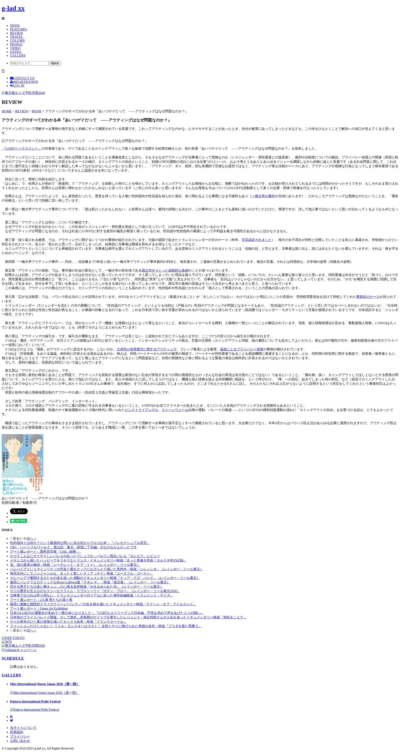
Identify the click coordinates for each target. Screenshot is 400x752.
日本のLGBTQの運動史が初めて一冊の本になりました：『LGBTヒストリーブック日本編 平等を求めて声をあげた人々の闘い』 (107, 613)
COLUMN (17, 40)
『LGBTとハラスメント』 (21, 148)
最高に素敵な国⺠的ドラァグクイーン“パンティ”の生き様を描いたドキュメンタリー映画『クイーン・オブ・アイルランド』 (103, 604)
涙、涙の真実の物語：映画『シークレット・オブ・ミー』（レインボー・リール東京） (75, 565)
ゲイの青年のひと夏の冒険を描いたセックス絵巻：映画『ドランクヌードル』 (68, 621)
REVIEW (16, 33)
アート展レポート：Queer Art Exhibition (39, 608)
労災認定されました (257, 240)
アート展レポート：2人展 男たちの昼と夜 (41, 600)
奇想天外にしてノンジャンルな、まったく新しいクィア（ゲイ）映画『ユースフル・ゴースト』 (81, 573)
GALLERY (18, 55)
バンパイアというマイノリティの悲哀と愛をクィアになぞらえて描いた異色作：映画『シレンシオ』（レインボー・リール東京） (106, 569)
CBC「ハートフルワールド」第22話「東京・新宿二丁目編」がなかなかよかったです (73, 547)
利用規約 (16, 732)
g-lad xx (13, 8)
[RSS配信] (11, 716)
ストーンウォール (175, 410)
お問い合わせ (20, 741)
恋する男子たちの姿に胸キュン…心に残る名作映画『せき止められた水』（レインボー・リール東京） (86, 586)
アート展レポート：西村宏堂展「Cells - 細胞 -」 (45, 551)
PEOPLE (16, 44)
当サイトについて (23, 727)
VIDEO (15, 48)
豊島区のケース (368, 296)
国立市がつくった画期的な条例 (165, 270)
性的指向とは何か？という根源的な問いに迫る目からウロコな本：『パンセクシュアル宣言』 (80, 543)
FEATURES (18, 29)
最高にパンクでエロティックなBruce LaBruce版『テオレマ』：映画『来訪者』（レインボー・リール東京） (90, 582)
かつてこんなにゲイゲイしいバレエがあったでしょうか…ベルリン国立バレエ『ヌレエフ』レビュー (85, 556)
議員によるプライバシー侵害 (241, 349)
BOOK (37, 111)
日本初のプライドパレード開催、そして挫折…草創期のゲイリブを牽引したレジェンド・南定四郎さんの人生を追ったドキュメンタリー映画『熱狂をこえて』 (128, 617)
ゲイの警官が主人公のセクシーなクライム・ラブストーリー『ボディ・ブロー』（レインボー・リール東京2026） (95, 591)
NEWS (15, 25)
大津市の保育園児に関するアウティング (147, 349)
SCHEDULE (13, 658)
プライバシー (20, 736)
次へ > (31, 538)
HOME (7, 111)
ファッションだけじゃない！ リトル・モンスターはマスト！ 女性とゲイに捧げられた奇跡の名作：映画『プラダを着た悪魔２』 (106, 626)
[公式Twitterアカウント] (11, 720)
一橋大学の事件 (263, 196)
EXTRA (15, 52)
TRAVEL (16, 37)
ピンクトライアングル (141, 410)
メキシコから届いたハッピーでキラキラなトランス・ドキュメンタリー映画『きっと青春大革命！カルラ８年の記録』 (98, 560)
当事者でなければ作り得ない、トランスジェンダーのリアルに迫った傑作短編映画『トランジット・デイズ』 (91, 595)
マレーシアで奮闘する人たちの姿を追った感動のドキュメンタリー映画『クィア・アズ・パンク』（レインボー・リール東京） (105, 578)
